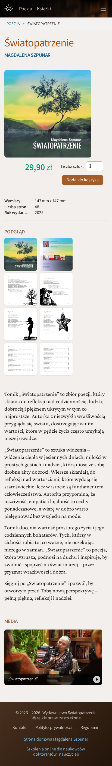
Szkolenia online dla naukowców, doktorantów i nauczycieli (55, 752)
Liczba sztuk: (72, 167)
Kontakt (20, 728)
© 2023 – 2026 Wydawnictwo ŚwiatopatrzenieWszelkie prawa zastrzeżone (56, 716)
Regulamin (90, 728)
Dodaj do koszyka (83, 180)
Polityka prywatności (53, 728)
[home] (8, 8)
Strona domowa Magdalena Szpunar (56, 740)
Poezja (13, 24)
